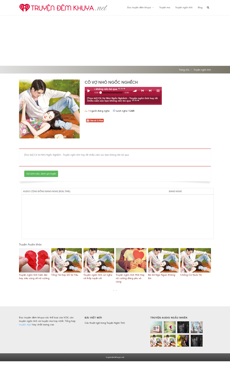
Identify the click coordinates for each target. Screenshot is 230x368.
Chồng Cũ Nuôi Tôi (191, 275)
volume (135, 90)
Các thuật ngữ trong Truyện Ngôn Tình (105, 323)
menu (158, 90)
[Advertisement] (115, 40)
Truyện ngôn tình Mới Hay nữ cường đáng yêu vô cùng (130, 278)
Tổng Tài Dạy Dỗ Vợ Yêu (64, 275)
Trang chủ (184, 69)
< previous (142, 90)
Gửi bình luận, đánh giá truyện (41, 173)
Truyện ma (164, 7)
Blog (200, 7)
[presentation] (113, 290)
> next (150, 90)
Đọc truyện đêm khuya (139, 7)
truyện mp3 (25, 324)
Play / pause (88, 90)
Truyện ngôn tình (184, 7)
